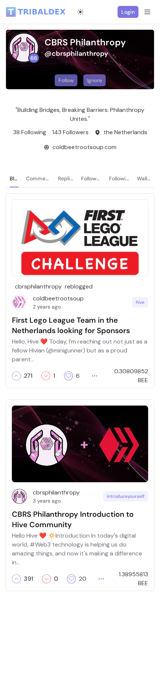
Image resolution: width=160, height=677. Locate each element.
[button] (16, 375)
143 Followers (70, 132)
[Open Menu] (147, 12)
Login (128, 12)
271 (28, 376)
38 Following (29, 132)
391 (28, 579)
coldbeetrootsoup (58, 298)
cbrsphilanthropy (38, 286)
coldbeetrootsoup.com (84, 147)
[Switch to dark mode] (80, 12)
